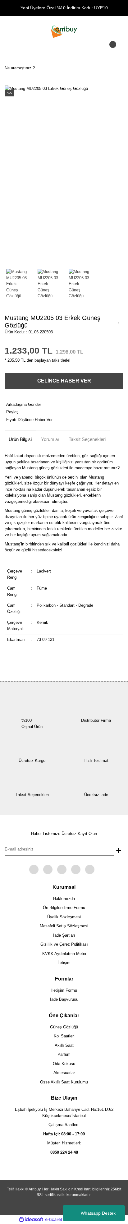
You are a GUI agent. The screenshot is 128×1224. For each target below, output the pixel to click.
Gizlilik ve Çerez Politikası (64, 944)
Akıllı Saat (64, 1045)
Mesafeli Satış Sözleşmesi (64, 926)
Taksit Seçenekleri (87, 439)
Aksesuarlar (64, 1072)
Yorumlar (50, 439)
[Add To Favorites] (119, 319)
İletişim (64, 962)
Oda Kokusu (64, 1063)
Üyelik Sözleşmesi (64, 917)
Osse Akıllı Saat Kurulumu (64, 1082)
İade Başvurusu (64, 999)
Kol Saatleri (64, 1036)
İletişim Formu (64, 990)
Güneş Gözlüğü (64, 1027)
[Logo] (64, 31)
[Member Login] (64, 50)
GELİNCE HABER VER (64, 380)
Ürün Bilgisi (20, 439)
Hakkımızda (64, 898)
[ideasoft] (31, 1220)
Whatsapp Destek (98, 1213)
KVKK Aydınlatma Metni (64, 953)
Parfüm (64, 1054)
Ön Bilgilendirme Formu (64, 907)
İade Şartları (64, 935)
